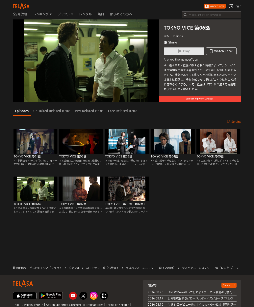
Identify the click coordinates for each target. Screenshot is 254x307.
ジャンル (74, 268)
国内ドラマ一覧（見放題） (102, 268)
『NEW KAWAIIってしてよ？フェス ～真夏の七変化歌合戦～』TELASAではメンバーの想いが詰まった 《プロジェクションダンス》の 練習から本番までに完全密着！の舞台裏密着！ (202, 292)
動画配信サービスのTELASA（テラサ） (37, 268)
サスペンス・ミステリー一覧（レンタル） (208, 268)
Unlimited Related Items (51, 111)
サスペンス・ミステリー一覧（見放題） (151, 268)
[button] (215, 6)
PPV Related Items (89, 111)
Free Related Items (122, 111)
